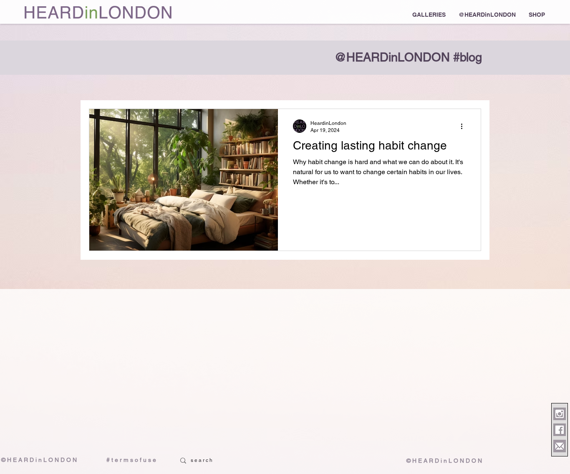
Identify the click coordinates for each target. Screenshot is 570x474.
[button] (429, 14)
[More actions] (464, 126)
